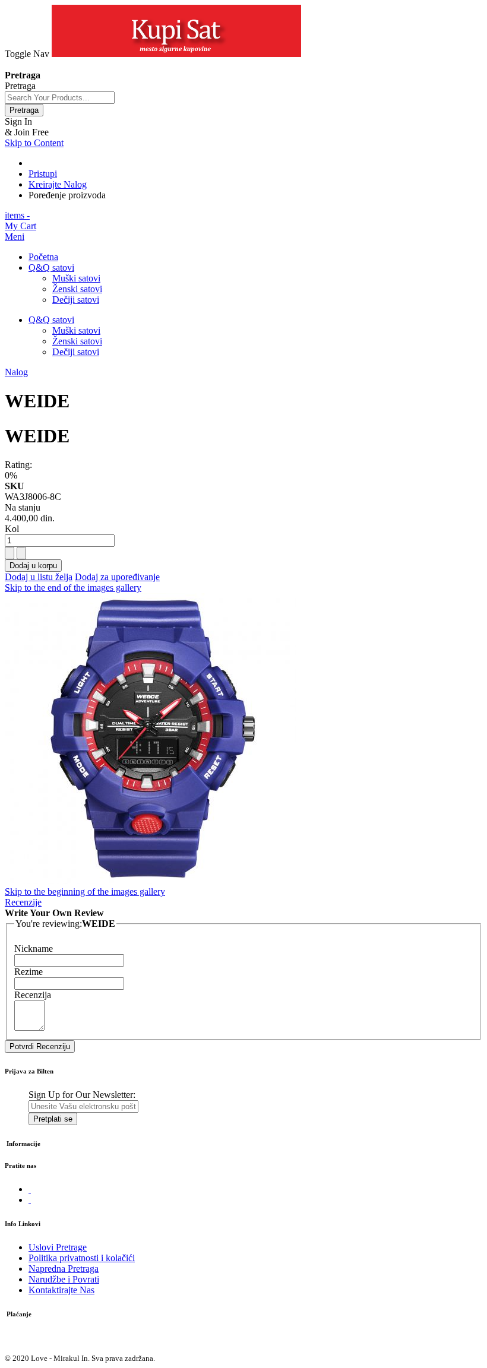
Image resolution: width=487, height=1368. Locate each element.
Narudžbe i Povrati (64, 1279)
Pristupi (43, 174)
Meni (14, 237)
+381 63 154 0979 (39, 64)
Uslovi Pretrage (58, 1247)
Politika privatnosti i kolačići (82, 1258)
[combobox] (60, 97)
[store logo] (176, 54)
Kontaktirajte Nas (61, 1290)
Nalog (16, 372)
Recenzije (23, 902)
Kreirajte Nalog (58, 184)
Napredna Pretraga (64, 1269)
